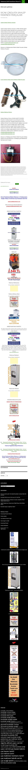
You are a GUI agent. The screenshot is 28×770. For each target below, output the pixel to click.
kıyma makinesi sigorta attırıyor (15, 731)
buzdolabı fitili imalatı (7, 715)
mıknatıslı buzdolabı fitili (9, 735)
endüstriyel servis (14, 722)
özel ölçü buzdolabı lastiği (8, 763)
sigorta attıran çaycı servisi (11, 743)
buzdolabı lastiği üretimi (8, 721)
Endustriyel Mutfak (4, 523)
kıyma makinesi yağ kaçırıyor (12, 732)
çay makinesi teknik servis (11, 758)
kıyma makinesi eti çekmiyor (5, 729)
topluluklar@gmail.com (14, 191)
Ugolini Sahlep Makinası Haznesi (8, 22)
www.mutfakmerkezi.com (5, 186)
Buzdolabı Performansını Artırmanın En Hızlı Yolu (10, 497)
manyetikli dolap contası (6, 733)
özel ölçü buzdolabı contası (20, 761)
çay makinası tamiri (7, 753)
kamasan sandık (4, 728)
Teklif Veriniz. (3, 529)
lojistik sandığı (19, 732)
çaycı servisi (6, 749)
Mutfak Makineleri (4, 525)
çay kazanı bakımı (18, 749)
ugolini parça (7, 174)
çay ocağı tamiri (7, 761)
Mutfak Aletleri (4, 516)
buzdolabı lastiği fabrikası (8, 717)
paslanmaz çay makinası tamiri (11, 739)
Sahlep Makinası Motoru (6, 112)
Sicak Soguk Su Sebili (5, 520)
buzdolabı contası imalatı (8, 712)
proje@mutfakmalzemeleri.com (11, 42)
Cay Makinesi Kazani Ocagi (6, 518)
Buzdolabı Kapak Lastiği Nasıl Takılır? (8, 506)
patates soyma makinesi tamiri (19, 741)
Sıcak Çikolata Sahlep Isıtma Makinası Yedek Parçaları (13, 79)
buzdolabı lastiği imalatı (9, 719)
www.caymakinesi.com (14, 332)
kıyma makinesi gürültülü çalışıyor (15, 729)
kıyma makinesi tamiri (4, 732)
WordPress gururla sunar (5, 768)
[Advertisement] (14, 361)
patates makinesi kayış (7, 741)
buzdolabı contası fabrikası (7, 710)
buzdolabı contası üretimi (8, 714)
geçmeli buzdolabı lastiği (9, 727)
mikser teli (14, 733)
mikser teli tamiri (20, 733)
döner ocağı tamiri (18, 721)
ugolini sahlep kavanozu (15, 174)
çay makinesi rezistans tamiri (12, 756)
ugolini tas (10, 175)
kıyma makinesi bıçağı (19, 728)
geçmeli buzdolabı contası (10, 724)
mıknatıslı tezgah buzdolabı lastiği (11, 737)
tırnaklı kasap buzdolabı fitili (9, 745)
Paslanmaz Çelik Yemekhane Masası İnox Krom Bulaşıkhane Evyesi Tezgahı (11, 1)
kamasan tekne (11, 728)
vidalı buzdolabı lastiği (18, 747)
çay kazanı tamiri (7, 751)
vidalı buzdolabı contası (6, 746)
